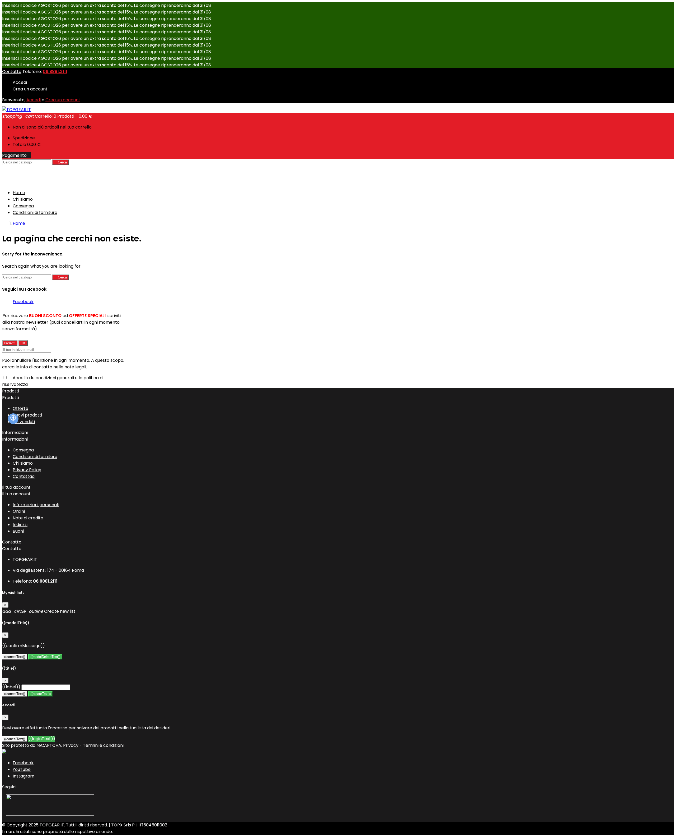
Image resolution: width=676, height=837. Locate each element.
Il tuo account (16, 487)
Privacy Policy (27, 470)
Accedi (20, 82)
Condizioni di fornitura (35, 212)
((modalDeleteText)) (45, 657)
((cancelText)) (14, 657)
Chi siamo (23, 199)
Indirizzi (20, 525)
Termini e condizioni (103, 745)
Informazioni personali (36, 505)
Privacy (70, 745)
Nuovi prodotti (27, 415)
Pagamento (16, 155)
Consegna (23, 206)
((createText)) (40, 694)
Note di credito (28, 518)
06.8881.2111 (55, 71)
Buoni (18, 531)
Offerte (20, 408)
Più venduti (24, 422)
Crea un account (30, 89)
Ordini (19, 511)
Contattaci (24, 476)
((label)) (11, 687)
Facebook (23, 302)
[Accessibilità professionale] (13, 418)
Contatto (11, 71)
